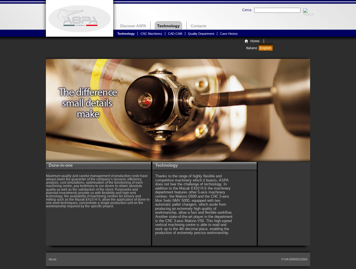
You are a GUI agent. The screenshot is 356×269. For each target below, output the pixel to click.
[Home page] (79, 18)
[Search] (305, 10)
